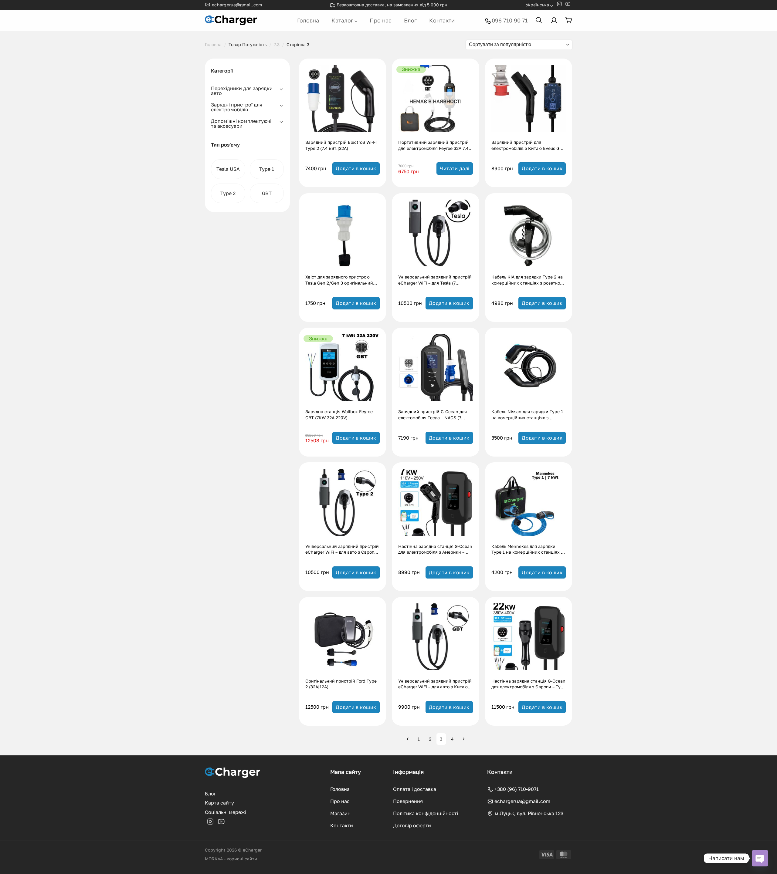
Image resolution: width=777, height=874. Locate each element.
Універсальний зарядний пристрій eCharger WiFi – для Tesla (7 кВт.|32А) (435, 280)
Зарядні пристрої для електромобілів (236, 107)
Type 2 (228, 193)
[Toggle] (281, 89)
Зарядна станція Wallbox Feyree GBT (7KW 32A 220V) (339, 414)
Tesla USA (228, 169)
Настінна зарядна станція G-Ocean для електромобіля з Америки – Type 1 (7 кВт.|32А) (435, 550)
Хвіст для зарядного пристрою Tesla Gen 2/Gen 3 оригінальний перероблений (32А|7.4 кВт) (339, 280)
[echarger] (231, 20)
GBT (267, 193)
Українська (537, 4)
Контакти (442, 20)
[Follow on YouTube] (568, 5)
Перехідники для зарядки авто (242, 91)
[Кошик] (568, 20)
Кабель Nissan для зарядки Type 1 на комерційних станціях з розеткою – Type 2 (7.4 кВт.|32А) (527, 415)
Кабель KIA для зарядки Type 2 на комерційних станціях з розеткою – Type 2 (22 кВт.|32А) (527, 280)
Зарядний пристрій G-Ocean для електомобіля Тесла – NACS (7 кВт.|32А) (432, 415)
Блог (410, 20)
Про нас (381, 20)
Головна (308, 20)
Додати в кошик (356, 168)
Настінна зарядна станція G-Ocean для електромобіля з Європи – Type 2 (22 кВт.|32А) (528, 684)
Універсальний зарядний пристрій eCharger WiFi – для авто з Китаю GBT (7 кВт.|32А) (435, 684)
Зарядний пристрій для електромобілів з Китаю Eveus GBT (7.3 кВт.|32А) (528, 146)
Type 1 (266, 169)
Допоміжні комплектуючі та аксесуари (241, 123)
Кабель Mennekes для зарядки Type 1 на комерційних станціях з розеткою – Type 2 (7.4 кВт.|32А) (527, 550)
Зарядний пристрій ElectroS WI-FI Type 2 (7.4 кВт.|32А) (341, 145)
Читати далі (454, 168)
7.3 (277, 44)
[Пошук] (539, 20)
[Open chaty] (760, 858)
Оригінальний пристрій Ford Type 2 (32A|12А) (341, 684)
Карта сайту (219, 803)
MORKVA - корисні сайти (231, 858)
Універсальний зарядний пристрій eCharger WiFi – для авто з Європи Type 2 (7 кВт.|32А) (342, 550)
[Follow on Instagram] (559, 5)
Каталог (342, 20)
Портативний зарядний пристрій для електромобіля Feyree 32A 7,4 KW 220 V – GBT (433, 146)
